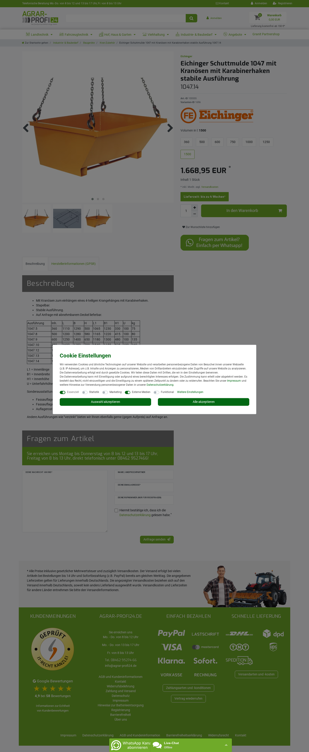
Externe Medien (141, 392)
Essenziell (73, 392)
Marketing (115, 392)
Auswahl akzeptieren (105, 402)
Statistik (94, 392)
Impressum (234, 380)
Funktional (167, 392)
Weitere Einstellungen (190, 392)
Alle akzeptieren (204, 402)
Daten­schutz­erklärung (160, 384)
